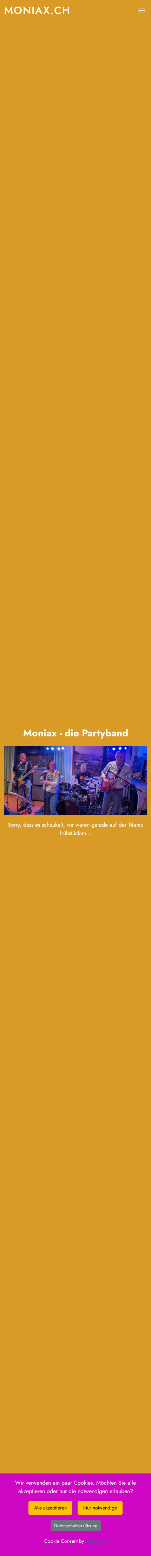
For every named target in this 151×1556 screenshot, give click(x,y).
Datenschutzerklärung (76, 1525)
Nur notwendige (100, 1507)
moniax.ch (37, 10)
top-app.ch (96, 1540)
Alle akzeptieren (50, 1507)
